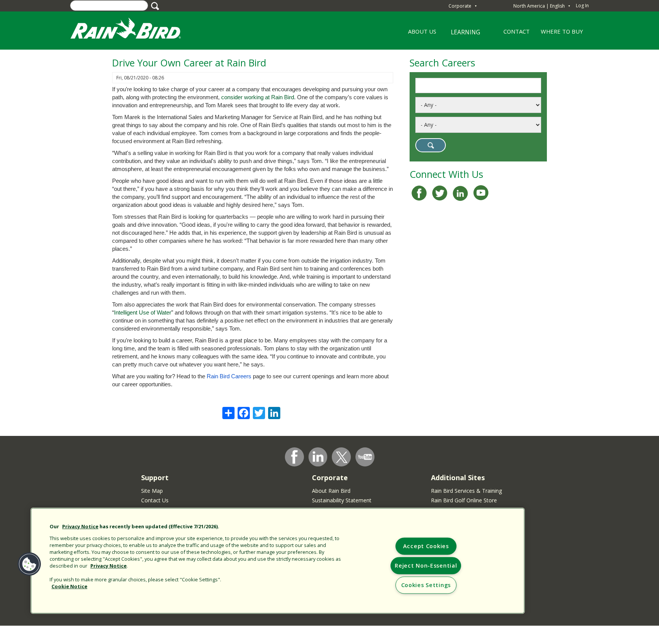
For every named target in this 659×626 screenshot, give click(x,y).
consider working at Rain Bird (257, 97)
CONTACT (516, 31)
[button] (29, 564)
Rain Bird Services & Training (466, 490)
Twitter (341, 457)
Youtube (365, 457)
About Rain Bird (331, 490)
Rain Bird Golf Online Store (464, 500)
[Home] (133, 30)
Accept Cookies (426, 546)
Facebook (294, 457)
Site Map (152, 490)
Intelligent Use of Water (142, 313)
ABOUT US (419, 33)
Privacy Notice (80, 526)
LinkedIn (318, 456)
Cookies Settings (426, 585)
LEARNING (461, 35)
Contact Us (155, 500)
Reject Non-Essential (426, 566)
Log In (582, 5)
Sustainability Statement (341, 500)
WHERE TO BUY (562, 31)
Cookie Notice (69, 586)
